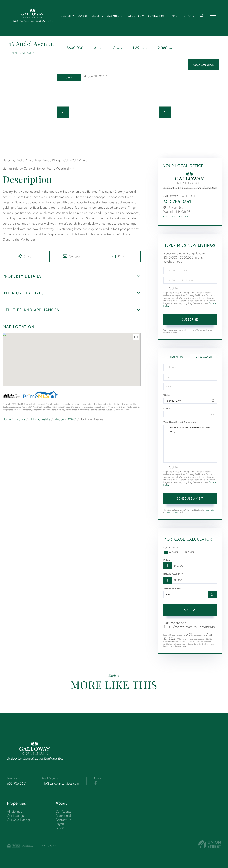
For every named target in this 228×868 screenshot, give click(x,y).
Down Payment (173, 574)
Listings (20, 419)
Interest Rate (172, 588)
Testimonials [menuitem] (64, 815)
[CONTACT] (203, 64)
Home (7, 419)
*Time (166, 408)
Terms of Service (173, 512)
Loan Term (170, 547)
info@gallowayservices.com (60, 783)
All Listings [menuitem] (14, 811)
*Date (166, 395)
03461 (72, 419)
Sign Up (176, 16)
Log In (190, 16)
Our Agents (182, 216)
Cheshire (44, 419)
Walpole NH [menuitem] (115, 16)
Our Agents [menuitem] (63, 811)
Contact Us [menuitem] (156, 16)
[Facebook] (95, 783)
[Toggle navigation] (213, 15)
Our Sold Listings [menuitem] (19, 820)
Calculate (190, 610)
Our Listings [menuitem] (15, 815)
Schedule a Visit (203, 357)
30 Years (173, 551)
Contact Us (169, 216)
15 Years (189, 551)
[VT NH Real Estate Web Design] (209, 845)
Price (166, 559)
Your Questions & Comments (179, 422)
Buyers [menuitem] (83, 16)
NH (32, 419)
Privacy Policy (209, 510)
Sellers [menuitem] (97, 16)
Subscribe (190, 319)
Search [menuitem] (66, 16)
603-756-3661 (177, 202)
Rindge (59, 419)
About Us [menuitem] (134, 16)
